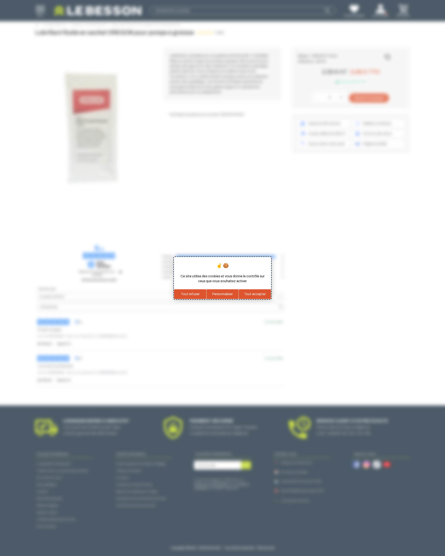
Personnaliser (222, 294)
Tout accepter (255, 294)
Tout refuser (190, 294)
